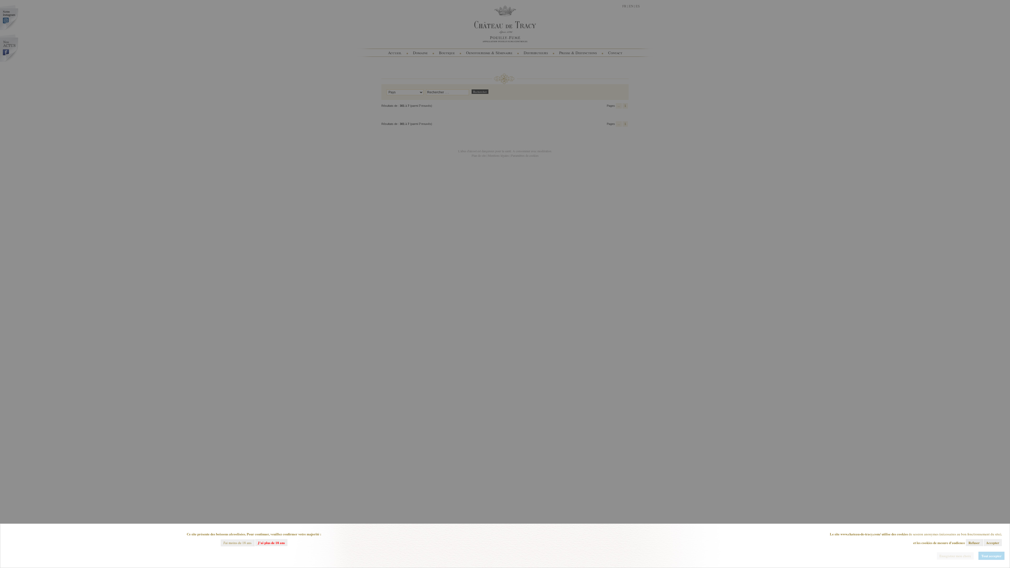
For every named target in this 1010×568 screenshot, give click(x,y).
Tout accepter (991, 555)
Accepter (992, 542)
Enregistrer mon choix (955, 556)
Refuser (974, 542)
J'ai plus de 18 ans (271, 542)
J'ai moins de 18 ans (237, 542)
